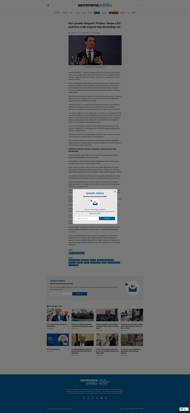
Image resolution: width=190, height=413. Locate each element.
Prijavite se (107, 218)
